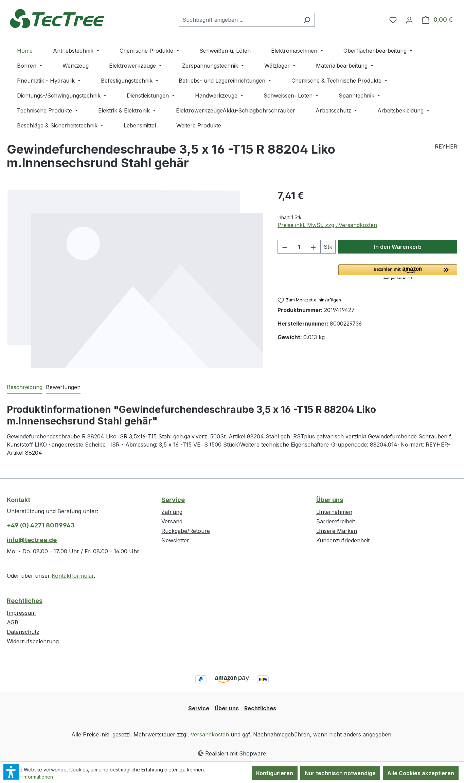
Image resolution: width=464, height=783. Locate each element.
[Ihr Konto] (409, 20)
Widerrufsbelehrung (33, 641)
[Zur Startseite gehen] (58, 18)
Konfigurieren (274, 773)
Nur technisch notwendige (340, 773)
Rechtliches (24, 600)
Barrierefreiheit (335, 521)
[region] (135, 279)
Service (173, 499)
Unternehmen (334, 511)
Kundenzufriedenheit (343, 540)
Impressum (21, 612)
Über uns (329, 499)
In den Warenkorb (398, 246)
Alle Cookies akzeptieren (420, 773)
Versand (171, 521)
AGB (12, 622)
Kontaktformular (73, 575)
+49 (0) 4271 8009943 (41, 525)
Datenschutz (23, 631)
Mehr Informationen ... (33, 777)
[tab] (24, 387)
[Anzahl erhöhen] (313, 247)
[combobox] (239, 20)
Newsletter (175, 540)
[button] (397, 272)
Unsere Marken (336, 530)
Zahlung (171, 511)
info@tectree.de (32, 539)
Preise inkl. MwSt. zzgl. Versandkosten (327, 225)
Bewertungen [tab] (63, 387)
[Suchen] (307, 20)
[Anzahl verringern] (285, 247)
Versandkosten (210, 734)
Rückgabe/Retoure (185, 530)
